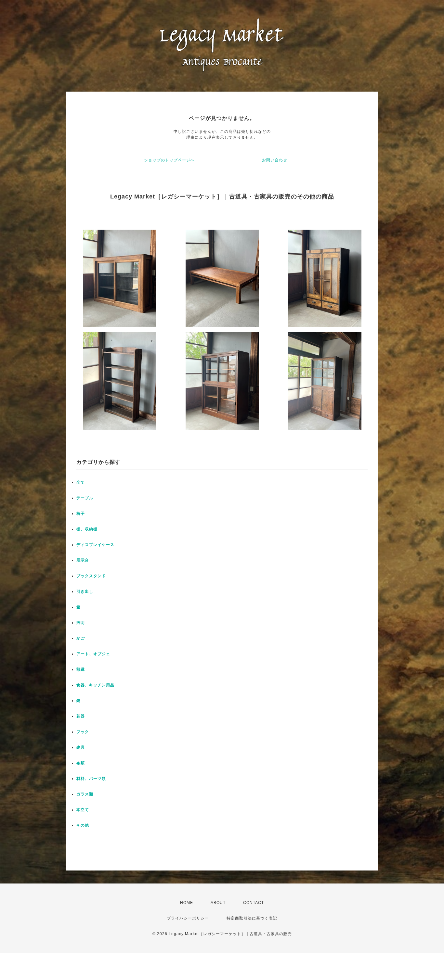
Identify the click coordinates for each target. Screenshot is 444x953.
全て (80, 482)
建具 (80, 747)
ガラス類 (84, 794)
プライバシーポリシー (188, 918)
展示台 (82, 560)
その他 (82, 825)
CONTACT (253, 902)
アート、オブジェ (93, 654)
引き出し (84, 591)
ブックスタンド (91, 576)
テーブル (84, 498)
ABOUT (218, 902)
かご (80, 638)
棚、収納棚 (87, 529)
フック (82, 732)
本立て (82, 809)
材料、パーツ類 (91, 778)
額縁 (80, 669)
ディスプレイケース (95, 544)
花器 (80, 716)
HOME (186, 902)
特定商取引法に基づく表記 (252, 918)
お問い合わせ (274, 160)
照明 (80, 622)
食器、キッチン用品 (95, 685)
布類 (80, 763)
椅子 (80, 513)
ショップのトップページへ (169, 160)
